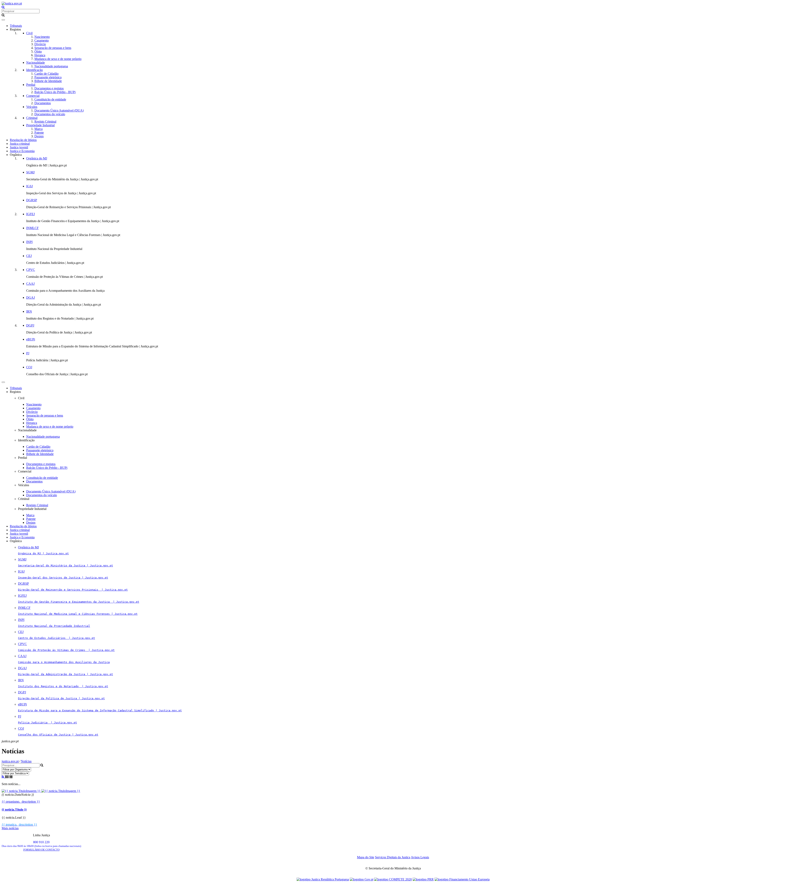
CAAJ (30, 283)
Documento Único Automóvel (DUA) (59, 110)
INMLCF (32, 228)
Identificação (34, 70)
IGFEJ (30, 214)
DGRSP (31, 200)
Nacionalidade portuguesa (51, 66)
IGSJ (29, 186)
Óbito (38, 51)
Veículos (31, 106)
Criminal (31, 118)
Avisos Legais (420, 857)
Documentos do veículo (49, 114)
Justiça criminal (20, 143)
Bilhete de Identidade (48, 81)
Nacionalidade (35, 62)
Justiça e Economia (22, 151)
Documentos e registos (49, 88)
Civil (29, 33)
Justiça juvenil (19, 147)
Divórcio (40, 44)
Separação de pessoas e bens (52, 48)
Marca (38, 129)
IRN (29, 311)
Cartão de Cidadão (46, 73)
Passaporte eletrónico (48, 77)
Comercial (33, 95)
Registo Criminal (45, 121)
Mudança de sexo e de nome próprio (57, 59)
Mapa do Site (365, 857)
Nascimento (42, 36)
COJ (29, 367)
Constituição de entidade (50, 99)
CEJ (29, 256)
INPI (29, 242)
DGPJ (30, 325)
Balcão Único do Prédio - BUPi (55, 92)
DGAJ (30, 297)
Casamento (41, 40)
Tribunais (16, 25)
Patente (39, 132)
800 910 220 (41, 844)
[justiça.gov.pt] (12, 3)
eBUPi (30, 339)
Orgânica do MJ (36, 158)
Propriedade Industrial (40, 125)
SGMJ (30, 172)
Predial (30, 84)
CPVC (30, 269)
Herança (39, 55)
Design (39, 136)
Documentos (42, 103)
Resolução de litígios (23, 140)
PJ (27, 353)
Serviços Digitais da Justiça (392, 857)
